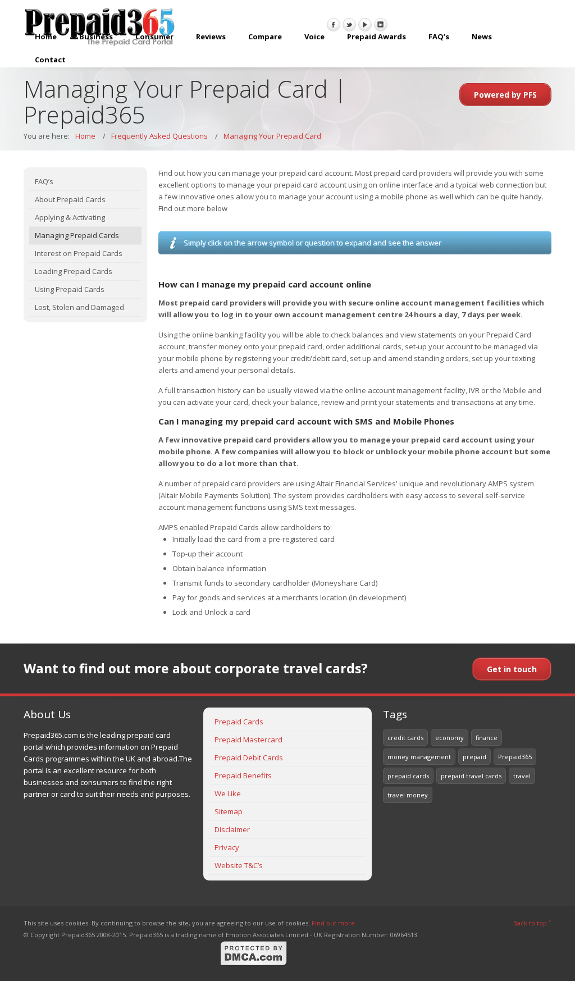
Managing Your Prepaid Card (272, 136)
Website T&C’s (239, 865)
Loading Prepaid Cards (73, 271)
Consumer (154, 36)
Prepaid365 (515, 756)
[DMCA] (254, 964)
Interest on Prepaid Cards (78, 253)
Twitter (349, 25)
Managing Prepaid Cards (77, 235)
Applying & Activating (70, 217)
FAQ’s (438, 36)
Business (96, 36)
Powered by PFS (505, 94)
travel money (407, 795)
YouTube (365, 25)
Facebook (333, 25)
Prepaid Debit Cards (249, 757)
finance (487, 737)
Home (46, 36)
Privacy (227, 847)
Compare (265, 36)
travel (522, 776)
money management (419, 756)
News (482, 36)
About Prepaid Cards (70, 199)
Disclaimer (232, 829)
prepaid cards (408, 776)
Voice (314, 36)
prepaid (474, 756)
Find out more (333, 923)
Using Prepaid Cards (69, 289)
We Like (228, 793)
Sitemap (229, 811)
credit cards (405, 737)
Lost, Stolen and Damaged (79, 307)
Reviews (211, 36)
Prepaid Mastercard (248, 739)
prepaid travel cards (471, 776)
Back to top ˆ (532, 923)
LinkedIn (381, 25)
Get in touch (512, 669)
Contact (50, 59)
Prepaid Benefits (243, 775)
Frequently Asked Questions (159, 136)
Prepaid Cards (239, 722)
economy (449, 737)
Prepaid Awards (376, 36)
